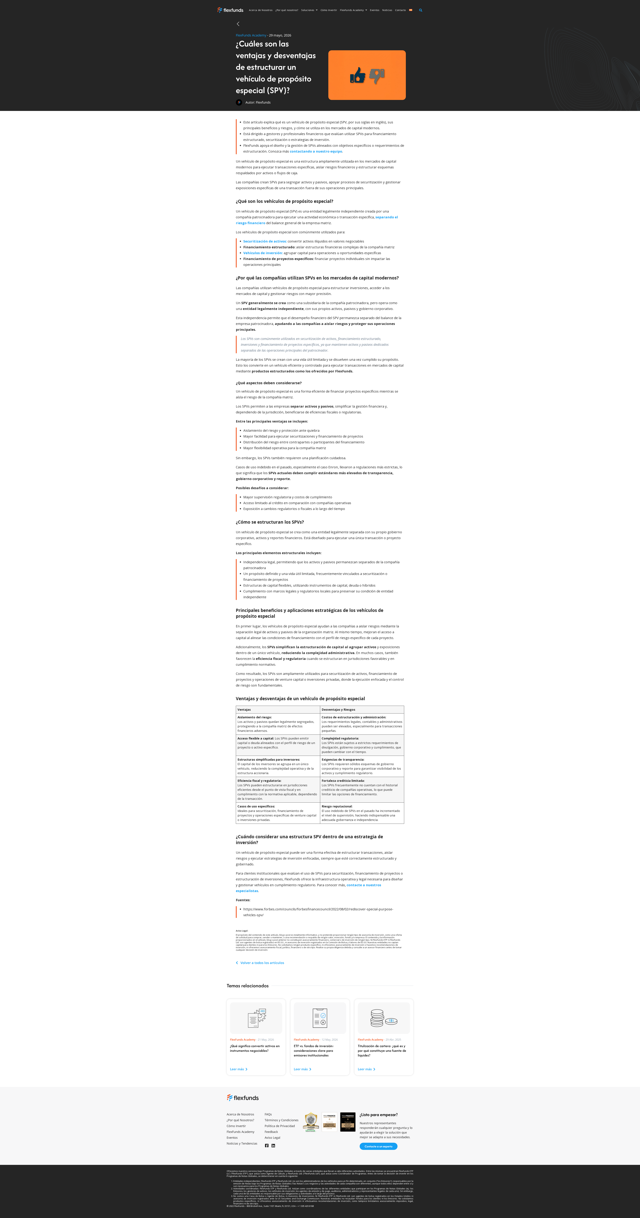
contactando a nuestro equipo (316, 151)
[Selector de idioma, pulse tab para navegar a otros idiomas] (412, 10)
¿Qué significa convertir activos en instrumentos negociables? (255, 1048)
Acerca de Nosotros (260, 10)
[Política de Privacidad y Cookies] (6, 1211)
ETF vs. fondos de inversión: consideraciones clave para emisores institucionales (314, 1050)
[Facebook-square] (267, 1146)
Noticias (387, 10)
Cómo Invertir (329, 10)
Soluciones (307, 10)
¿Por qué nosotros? (287, 10)
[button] (420, 10)
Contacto (400, 10)
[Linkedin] (273, 1146)
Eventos (374, 10)
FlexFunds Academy (352, 10)
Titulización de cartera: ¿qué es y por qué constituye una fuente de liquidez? (382, 1050)
